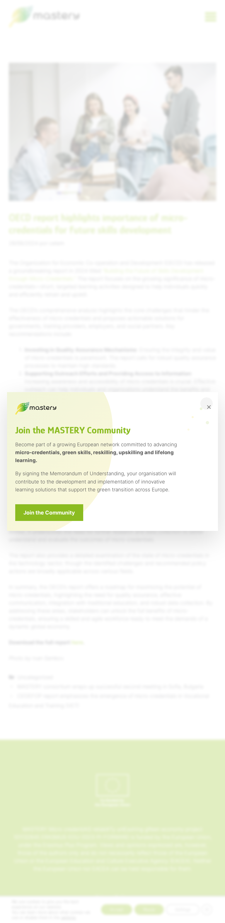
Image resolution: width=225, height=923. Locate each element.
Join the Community (49, 513)
